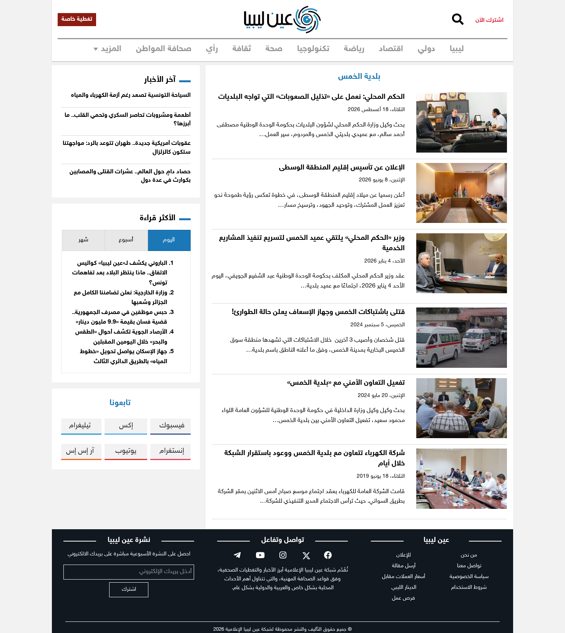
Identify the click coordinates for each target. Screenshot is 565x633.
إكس (126, 425)
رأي (212, 49)
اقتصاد (391, 49)
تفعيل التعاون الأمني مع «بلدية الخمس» (346, 383)
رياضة (354, 49)
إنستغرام (172, 451)
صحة (274, 49)
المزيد (111, 49)
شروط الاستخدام (469, 587)
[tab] (169, 240)
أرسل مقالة (403, 566)
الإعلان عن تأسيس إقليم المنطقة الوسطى (342, 167)
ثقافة (242, 49)
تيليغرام (80, 425)
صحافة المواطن (163, 49)
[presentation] (169, 240)
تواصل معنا (469, 566)
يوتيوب (125, 451)
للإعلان (403, 555)
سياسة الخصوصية (469, 576)
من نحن (469, 555)
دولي (426, 49)
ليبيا (457, 49)
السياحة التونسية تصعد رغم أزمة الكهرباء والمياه (131, 95)
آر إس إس (80, 451)
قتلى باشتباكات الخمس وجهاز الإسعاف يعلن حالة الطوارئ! (318, 312)
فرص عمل (403, 598)
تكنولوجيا (313, 49)
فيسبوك (172, 425)
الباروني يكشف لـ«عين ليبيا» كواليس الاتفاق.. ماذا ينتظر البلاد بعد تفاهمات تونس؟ (119, 273)
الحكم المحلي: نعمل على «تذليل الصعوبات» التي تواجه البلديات (311, 97)
